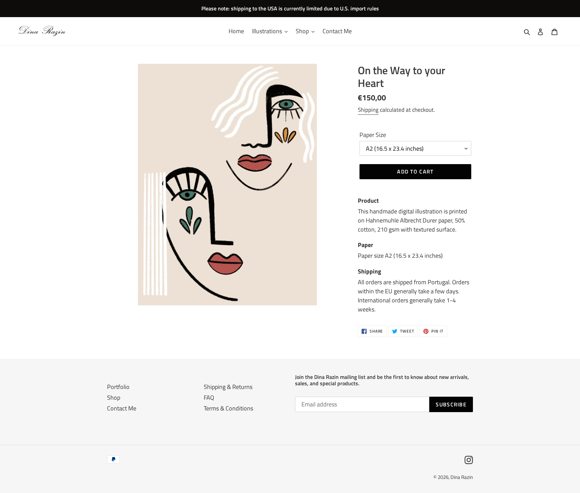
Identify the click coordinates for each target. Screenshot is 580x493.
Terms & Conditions (228, 408)
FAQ (209, 397)
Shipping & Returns (228, 386)
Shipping (368, 109)
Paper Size (372, 134)
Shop (113, 397)
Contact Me (121, 408)
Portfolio (118, 386)
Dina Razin (461, 477)
